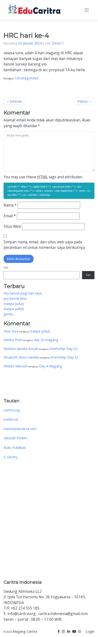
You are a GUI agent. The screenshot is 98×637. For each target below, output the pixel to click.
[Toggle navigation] (87, 10)
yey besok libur (15, 298)
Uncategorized (26, 78)
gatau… (9, 314)
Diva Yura (11, 331)
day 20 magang (46, 340)
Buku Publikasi (15, 447)
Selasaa (16, 101)
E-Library (10, 457)
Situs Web (12, 226)
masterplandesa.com (20, 428)
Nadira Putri (13, 340)
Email (10, 215)
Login (90, 631)
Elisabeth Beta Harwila (21, 357)
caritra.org (12, 410)
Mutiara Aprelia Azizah (21, 348)
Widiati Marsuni (16, 366)
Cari (6, 267)
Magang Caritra (25, 631)
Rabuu (83, 101)
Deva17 (58, 43)
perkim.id (11, 419)
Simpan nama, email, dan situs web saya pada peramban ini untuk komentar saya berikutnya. (44, 244)
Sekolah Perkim (15, 438)
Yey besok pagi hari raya (23, 293)
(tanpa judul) (14, 303)
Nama (10, 205)
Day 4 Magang (50, 366)
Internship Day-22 (64, 348)
